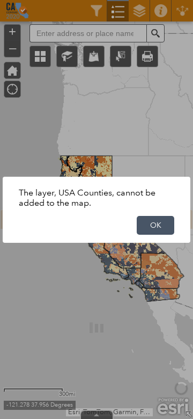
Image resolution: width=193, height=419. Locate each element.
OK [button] (155, 225)
